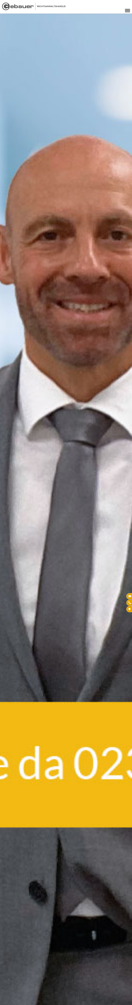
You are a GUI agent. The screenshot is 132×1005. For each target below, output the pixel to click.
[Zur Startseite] (33, 9)
